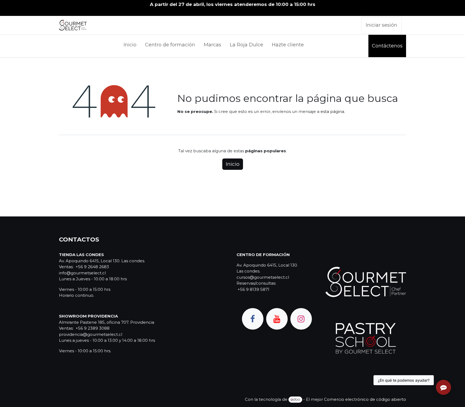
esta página (332, 111)
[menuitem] (130, 46)
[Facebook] (252, 319)
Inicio (232, 164)
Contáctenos (387, 46)
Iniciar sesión (381, 25)
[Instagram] (301, 319)
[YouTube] (277, 319)
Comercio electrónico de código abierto (365, 399)
